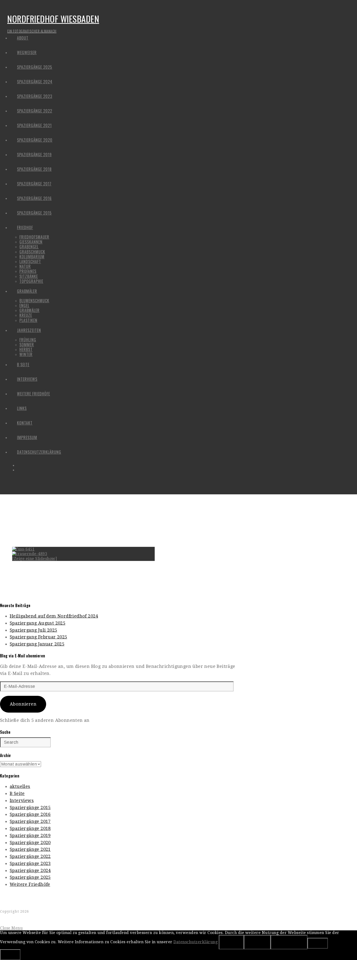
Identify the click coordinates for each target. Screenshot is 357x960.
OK (231, 942)
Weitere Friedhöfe (30, 884)
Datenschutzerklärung (195, 942)
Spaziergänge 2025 (30, 877)
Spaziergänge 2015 (30, 807)
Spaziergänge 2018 (30, 828)
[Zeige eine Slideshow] (34, 558)
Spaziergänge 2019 (30, 835)
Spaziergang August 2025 (37, 623)
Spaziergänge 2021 (30, 849)
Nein (257, 942)
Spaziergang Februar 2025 (38, 636)
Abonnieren (23, 704)
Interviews (22, 800)
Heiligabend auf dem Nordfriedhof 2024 (54, 616)
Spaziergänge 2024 (30, 870)
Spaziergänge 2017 (30, 821)
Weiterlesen (289, 942)
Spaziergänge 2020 (30, 842)
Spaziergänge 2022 (30, 856)
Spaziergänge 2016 (30, 814)
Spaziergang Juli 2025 (33, 630)
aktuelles (20, 786)
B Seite (17, 793)
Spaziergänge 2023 (30, 863)
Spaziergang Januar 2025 (37, 643)
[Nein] (317, 943)
